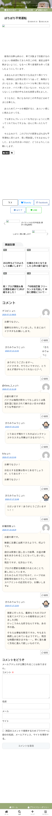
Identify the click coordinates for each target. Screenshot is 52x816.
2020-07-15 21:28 (9, 389)
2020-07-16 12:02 (12, 426)
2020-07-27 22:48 (12, 499)
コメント (8, 672)
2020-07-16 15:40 (9, 457)
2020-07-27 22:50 (12, 605)
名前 (4, 701)
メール (5, 711)
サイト (5, 721)
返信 (46, 340)
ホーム (15, 807)
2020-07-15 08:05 (9, 314)
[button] (46, 530)
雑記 (7, 153)
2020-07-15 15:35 (12, 350)
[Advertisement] (26, 176)
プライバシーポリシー (39, 807)
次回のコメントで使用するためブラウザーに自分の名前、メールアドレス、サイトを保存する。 (26, 734)
